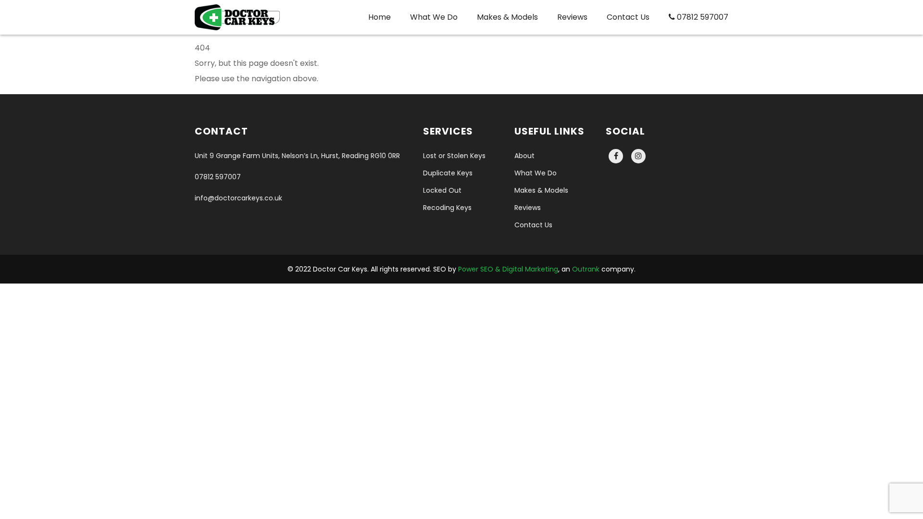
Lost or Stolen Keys (454, 156)
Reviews (572, 17)
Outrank (585, 269)
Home (379, 17)
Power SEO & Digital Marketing (508, 269)
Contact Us (628, 17)
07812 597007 (701, 17)
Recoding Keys (447, 207)
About (524, 156)
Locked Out (442, 190)
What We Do (434, 17)
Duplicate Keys (448, 173)
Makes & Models (507, 17)
